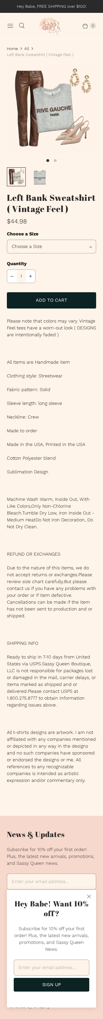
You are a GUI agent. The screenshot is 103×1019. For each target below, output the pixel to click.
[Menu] (10, 26)
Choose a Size (22, 234)
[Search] (21, 26)
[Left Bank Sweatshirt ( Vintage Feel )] (51, 109)
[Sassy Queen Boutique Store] (51, 25)
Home (12, 48)
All (26, 48)
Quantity (17, 263)
